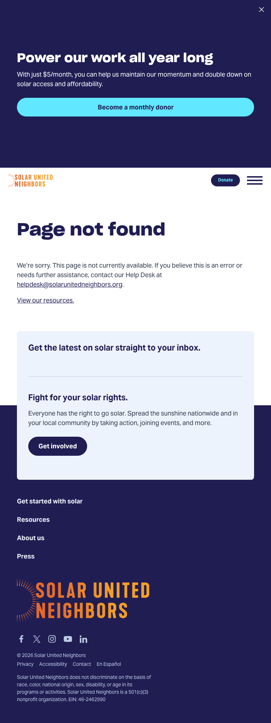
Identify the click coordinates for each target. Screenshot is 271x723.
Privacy (25, 664)
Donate (225, 180)
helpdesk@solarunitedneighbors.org (69, 285)
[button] (255, 180)
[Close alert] (261, 9)
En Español (109, 664)
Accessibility (53, 664)
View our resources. (45, 301)
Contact (82, 664)
